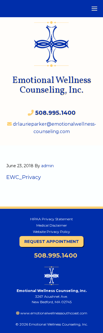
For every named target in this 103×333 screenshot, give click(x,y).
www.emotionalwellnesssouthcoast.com (53, 313)
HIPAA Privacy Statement (51, 219)
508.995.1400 (54, 255)
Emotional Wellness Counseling (51, 41)
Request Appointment (51, 241)
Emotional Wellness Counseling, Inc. (51, 85)
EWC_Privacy (23, 177)
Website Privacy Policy (51, 231)
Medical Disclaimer (51, 225)
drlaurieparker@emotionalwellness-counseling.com (54, 127)
